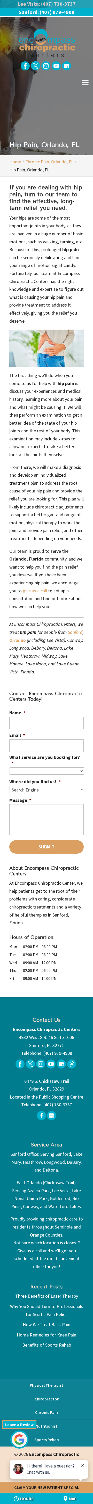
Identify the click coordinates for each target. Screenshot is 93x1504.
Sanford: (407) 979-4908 (46, 12)
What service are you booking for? (44, 760)
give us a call (35, 591)
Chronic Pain (46, 1412)
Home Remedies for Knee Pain (46, 1335)
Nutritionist (46, 1426)
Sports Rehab (46, 1439)
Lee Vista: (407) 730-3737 (47, 4)
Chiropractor (47, 1398)
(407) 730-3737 (57, 1105)
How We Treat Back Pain (46, 1324)
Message (20, 800)
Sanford (75, 632)
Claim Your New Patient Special (46, 1487)
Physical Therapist (46, 1385)
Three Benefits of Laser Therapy (46, 1296)
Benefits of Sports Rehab (46, 1345)
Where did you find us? (35, 781)
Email (17, 735)
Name (17, 713)
